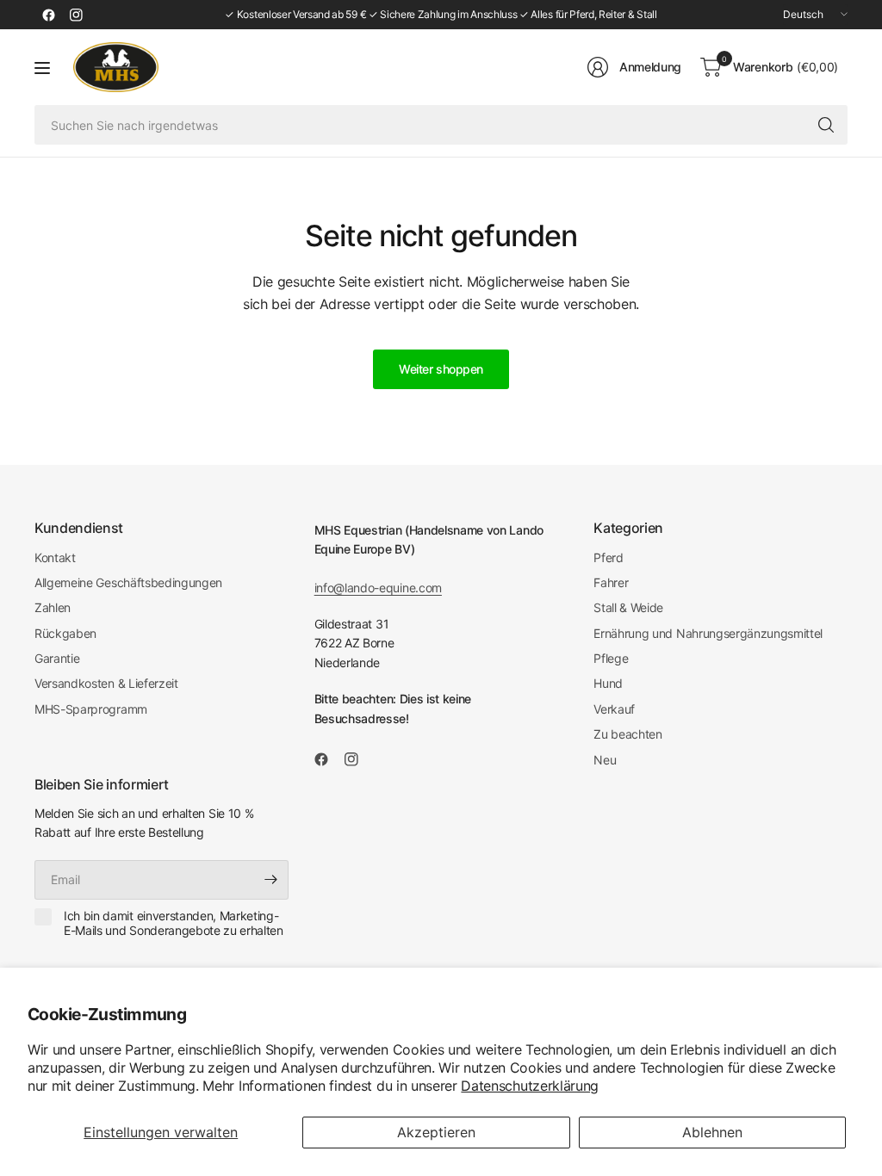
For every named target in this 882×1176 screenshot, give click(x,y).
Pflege (610, 658)
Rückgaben (65, 633)
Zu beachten (627, 734)
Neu (604, 759)
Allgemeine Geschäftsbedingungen (128, 582)
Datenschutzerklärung (530, 1085)
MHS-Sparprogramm (90, 709)
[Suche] (826, 125)
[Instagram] (76, 14)
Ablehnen (712, 1132)
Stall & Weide (628, 607)
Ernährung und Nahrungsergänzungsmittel (708, 633)
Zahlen (52, 607)
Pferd (608, 557)
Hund (608, 683)
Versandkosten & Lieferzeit (106, 683)
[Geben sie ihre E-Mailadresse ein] (271, 880)
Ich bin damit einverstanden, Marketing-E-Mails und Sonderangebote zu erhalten (173, 923)
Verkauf (614, 709)
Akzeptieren (436, 1132)
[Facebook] (48, 14)
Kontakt (55, 557)
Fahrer (610, 582)
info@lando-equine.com (378, 587)
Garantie (56, 658)
